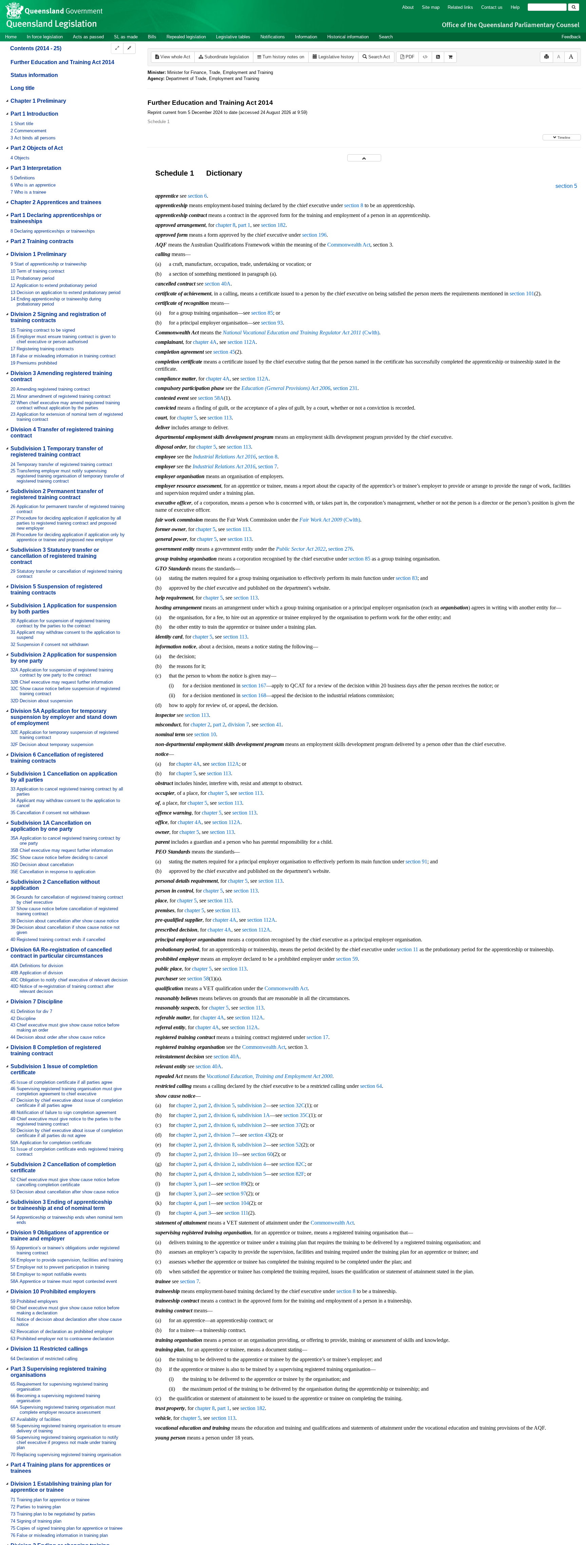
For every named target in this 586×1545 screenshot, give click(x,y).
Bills (152, 36)
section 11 (407, 949)
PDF (409, 56)
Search (386, 36)
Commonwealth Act (348, 245)
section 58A (211, 398)
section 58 (198, 978)
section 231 (345, 388)
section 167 (254, 685)
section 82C (292, 1164)
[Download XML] (425, 57)
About (408, 7)
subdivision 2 (251, 1105)
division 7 (238, 724)
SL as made (126, 36)
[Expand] (117, 48)
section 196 (314, 235)
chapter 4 (186, 1203)
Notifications (272, 36)
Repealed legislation (186, 36)
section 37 (290, 1125)
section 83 (406, 578)
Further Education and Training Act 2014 (62, 62)
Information (306, 36)
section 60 (262, 1154)
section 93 (272, 323)
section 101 (522, 293)
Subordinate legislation (226, 56)
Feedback (571, 36)
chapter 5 (187, 418)
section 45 (224, 352)
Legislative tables (233, 36)
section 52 (290, 1145)
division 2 (224, 1164)
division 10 (225, 1154)
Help (515, 7)
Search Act (378, 56)
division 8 (224, 1145)
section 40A (218, 284)
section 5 (566, 186)
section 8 (353, 205)
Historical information (348, 36)
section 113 (220, 418)
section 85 (262, 313)
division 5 (224, 1105)
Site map (431, 7)
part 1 (244, 225)
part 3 (205, 1213)
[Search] (573, 7)
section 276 (340, 549)
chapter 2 (200, 724)
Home (11, 36)
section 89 (235, 1184)
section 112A (242, 342)
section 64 (371, 1086)
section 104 (236, 1203)
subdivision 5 (251, 1174)
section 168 (254, 695)
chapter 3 (186, 1184)
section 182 (273, 225)
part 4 (205, 1164)
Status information (34, 75)
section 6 (197, 196)
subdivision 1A (253, 1115)
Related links (460, 7)
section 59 (347, 959)
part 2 (219, 724)
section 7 (267, 466)
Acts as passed (88, 36)
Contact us (492, 7)
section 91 (416, 861)
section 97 (235, 1193)
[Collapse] (129, 48)
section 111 (236, 1213)
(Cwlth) (301, 332)
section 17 (317, 1037)
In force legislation (45, 36)
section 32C (292, 1105)
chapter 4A (205, 342)
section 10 (205, 734)
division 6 (224, 1115)
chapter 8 (225, 225)
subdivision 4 (251, 1164)
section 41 (270, 724)
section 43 (259, 1135)
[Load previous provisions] (364, 157)
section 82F (291, 1174)
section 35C (296, 1115)
